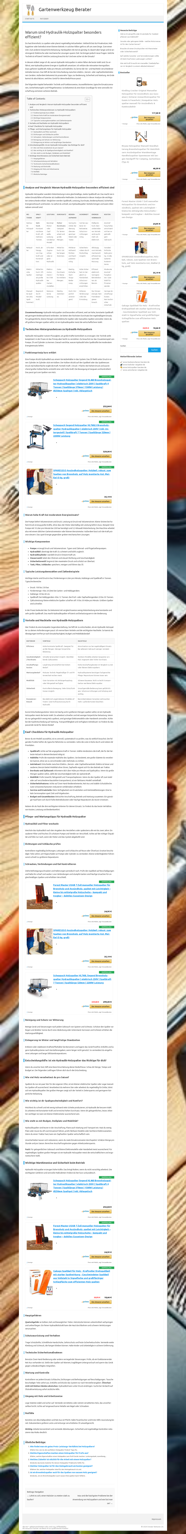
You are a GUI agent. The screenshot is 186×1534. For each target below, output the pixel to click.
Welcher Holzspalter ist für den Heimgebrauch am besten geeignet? (61, 1466)
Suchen (123, 346)
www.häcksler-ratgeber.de (134, 365)
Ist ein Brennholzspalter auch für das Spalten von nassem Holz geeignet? (63, 1472)
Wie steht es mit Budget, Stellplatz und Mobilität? (51, 153)
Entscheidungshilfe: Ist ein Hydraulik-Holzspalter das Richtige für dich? (57, 145)
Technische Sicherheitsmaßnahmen (46, 164)
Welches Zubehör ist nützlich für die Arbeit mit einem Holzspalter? (60, 1459)
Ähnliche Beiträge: (40, 174)
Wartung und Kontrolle (42, 166)
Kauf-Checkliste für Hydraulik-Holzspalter (46, 126)
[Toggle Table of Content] (86, 99)
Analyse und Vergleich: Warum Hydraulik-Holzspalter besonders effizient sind (58, 105)
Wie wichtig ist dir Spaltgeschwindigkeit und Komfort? (53, 150)
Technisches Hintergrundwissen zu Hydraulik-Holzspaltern (52, 110)
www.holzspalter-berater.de (134, 367)
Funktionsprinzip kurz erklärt (43, 113)
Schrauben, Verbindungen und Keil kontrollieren (51, 137)
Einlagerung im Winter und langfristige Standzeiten (52, 142)
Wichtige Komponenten (42, 118)
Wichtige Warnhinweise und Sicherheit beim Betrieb (50, 156)
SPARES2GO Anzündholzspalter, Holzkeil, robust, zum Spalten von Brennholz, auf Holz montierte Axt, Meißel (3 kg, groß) (82, 474)
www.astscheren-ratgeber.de (135, 370)
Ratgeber (44, 19)
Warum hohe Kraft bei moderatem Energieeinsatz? (51, 115)
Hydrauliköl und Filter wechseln (45, 132)
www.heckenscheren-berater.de (136, 362)
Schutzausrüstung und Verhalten (45, 161)
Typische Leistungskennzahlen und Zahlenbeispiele (52, 120)
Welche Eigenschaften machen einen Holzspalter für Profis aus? (59, 1453)
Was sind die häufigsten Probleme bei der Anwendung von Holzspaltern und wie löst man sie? (93, 1499)
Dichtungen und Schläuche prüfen (46, 134)
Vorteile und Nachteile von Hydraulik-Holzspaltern (49, 123)
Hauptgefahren (39, 158)
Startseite (29, 19)
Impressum (156, 1519)
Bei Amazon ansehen (100, 411)
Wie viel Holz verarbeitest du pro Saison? (48, 148)
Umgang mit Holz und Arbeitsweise (46, 169)
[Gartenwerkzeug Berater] (29, 15)
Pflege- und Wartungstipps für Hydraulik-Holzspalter (50, 129)
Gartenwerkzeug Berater (65, 9)
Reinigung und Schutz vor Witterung (46, 140)
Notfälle (36, 171)
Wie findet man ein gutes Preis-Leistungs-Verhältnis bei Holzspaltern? (62, 1446)
